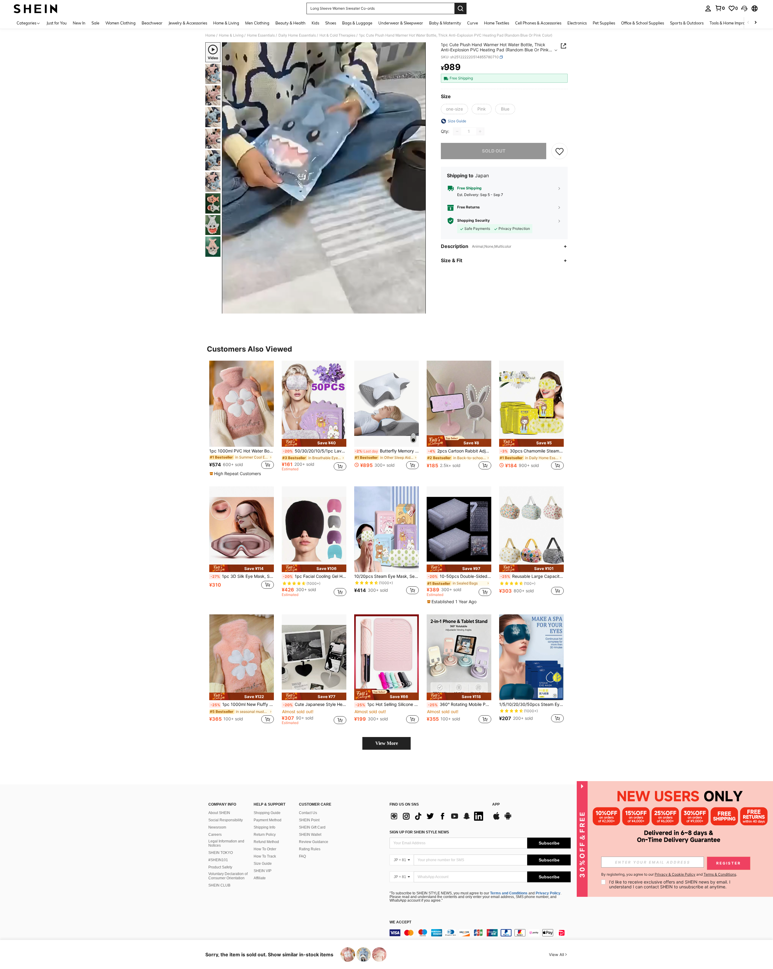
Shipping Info (264, 827)
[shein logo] (35, 8)
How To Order (265, 849)
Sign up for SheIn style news (419, 832)
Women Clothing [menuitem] (120, 23)
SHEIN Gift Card (312, 827)
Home (210, 35)
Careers (215, 834)
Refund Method (266, 842)
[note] (236, 474)
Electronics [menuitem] (577, 23)
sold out (493, 151)
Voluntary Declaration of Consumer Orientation (228, 876)
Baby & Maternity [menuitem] (445, 23)
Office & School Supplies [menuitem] (642, 23)
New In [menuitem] (79, 23)
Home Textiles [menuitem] (496, 23)
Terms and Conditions (509, 893)
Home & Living (231, 35)
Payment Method (267, 820)
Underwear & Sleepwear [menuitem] (400, 23)
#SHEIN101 (218, 860)
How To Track (265, 856)
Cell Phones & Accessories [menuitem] (538, 23)
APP (496, 804)
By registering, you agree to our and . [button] (669, 874)
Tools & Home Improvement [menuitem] (734, 23)
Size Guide (263, 863)
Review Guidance (313, 842)
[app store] (496, 819)
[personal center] (708, 8)
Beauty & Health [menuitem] (290, 23)
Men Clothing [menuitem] (257, 23)
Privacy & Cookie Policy (675, 874)
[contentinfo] (480, 932)
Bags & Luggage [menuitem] (357, 23)
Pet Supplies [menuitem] (604, 23)
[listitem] (241, 418)
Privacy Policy (548, 893)
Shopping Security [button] (473, 221)
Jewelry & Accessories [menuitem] (187, 23)
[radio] (454, 109)
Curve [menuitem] (472, 23)
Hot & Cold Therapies (337, 35)
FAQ (302, 856)
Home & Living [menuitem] (226, 23)
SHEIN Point (309, 820)
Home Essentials (261, 35)
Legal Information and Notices (226, 843)
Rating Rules (309, 849)
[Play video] (324, 178)
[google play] (508, 819)
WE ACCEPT (400, 922)
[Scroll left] (748, 23)
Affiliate (260, 878)
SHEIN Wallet (310, 834)
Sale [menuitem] (95, 23)
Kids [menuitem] (315, 23)
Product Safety (220, 867)
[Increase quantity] (480, 131)
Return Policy (265, 834)
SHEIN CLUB (219, 885)
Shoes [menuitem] (330, 23)
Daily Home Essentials (297, 35)
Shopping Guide (267, 813)
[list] (438, 816)
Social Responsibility (225, 820)
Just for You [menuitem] (57, 23)
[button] (744, 8)
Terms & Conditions (720, 874)
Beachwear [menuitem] (152, 23)
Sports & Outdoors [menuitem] (687, 23)
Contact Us (308, 813)
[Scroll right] (755, 23)
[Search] (460, 8)
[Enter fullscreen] (419, 308)
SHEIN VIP (262, 871)
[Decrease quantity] (457, 131)
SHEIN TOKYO (220, 853)
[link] (720, 8)
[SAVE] (559, 151)
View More (386, 743)
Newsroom (217, 827)
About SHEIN (219, 813)
